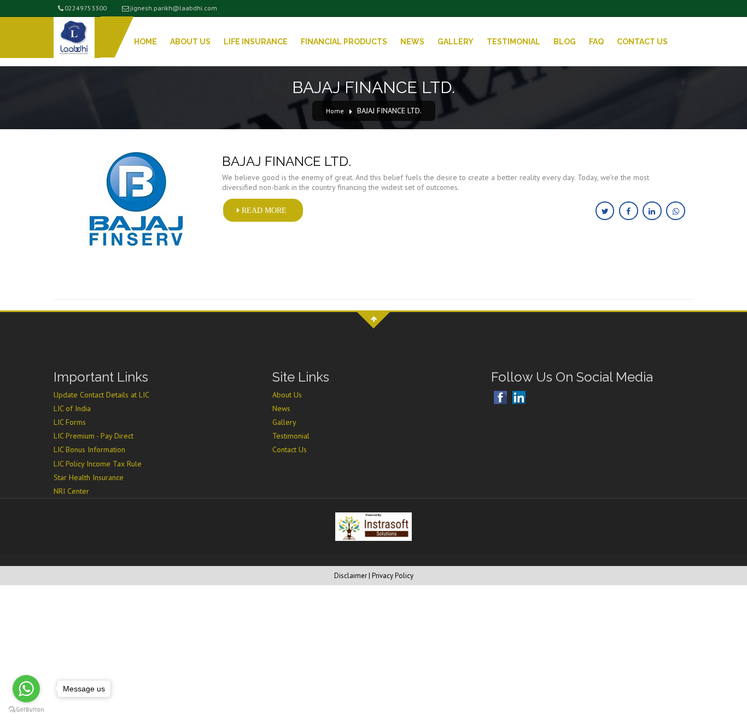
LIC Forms (70, 422)
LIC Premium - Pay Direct (93, 436)
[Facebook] (501, 397)
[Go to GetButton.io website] (26, 709)
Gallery (455, 41)
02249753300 (86, 8)
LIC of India (72, 408)
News (412, 41)
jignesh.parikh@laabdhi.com (173, 8)
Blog (564, 41)
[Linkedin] (520, 397)
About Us (190, 41)
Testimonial (513, 41)
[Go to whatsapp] (26, 688)
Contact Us (642, 41)
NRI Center (71, 491)
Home (145, 41)
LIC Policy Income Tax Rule (98, 464)
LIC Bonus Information (89, 449)
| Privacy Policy (391, 575)
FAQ (596, 41)
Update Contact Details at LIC (101, 395)
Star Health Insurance (89, 477)
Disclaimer (350, 575)
